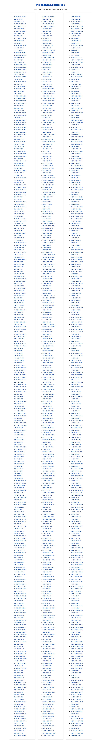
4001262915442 (76, 185)
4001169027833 (75, 735)
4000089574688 (76, 440)
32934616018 (75, 312)
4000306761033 (19, 238)
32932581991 (18, 298)
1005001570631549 (20, 538)
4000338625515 (47, 230)
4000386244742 (47, 262)
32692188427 (75, 194)
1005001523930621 (48, 324)
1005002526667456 (48, 430)
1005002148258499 (77, 250)
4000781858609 (47, 569)
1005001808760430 (48, 492)
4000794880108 (19, 146)
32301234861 (18, 509)
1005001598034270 (77, 656)
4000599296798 (47, 45)
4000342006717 (47, 488)
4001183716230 (47, 495)
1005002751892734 (20, 206)
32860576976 (46, 288)
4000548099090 (76, 485)
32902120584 (75, 274)
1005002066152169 (77, 26)
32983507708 (75, 110)
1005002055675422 (20, 77)
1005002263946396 (77, 690)
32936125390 (46, 449)
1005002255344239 (77, 420)
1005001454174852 (48, 516)
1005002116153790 (76, 276)
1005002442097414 (48, 709)
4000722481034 (19, 372)
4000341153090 (19, 266)
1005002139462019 (77, 555)
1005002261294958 (48, 471)
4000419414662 (76, 223)
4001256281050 (19, 406)
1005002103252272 (77, 730)
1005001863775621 (20, 536)
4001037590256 (19, 639)
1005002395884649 (20, 658)
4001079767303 (19, 440)
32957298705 (46, 48)
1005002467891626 (20, 221)
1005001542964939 (77, 557)
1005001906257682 (48, 627)
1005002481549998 (48, 644)
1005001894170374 (48, 464)
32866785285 (46, 485)
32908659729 (18, 528)
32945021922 (18, 355)
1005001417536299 (48, 377)
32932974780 (75, 389)
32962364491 (75, 115)
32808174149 (75, 38)
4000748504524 (76, 19)
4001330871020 (19, 312)
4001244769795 (19, 488)
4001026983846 (76, 327)
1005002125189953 (77, 367)
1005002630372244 (20, 613)
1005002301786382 (20, 663)
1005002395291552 (48, 634)
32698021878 (18, 437)
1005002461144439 (20, 245)
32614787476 (46, 312)
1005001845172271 (20, 384)
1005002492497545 (77, 711)
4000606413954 (19, 533)
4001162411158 (47, 81)
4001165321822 (47, 697)
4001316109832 (75, 163)
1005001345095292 (77, 581)
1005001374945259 (77, 190)
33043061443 (75, 714)
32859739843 (46, 673)
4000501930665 (47, 187)
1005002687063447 (48, 514)
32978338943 (46, 728)
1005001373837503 (48, 379)
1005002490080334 (77, 252)
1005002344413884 (77, 228)
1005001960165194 (20, 327)
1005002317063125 (20, 16)
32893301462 (46, 668)
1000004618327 (47, 190)
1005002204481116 (76, 363)
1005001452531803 (20, 387)
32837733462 (46, 675)
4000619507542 (47, 468)
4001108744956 (19, 456)
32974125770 (75, 379)
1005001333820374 (48, 384)
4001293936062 (47, 461)
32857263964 (18, 644)
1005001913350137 (76, 377)
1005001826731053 (20, 620)
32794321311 (75, 226)
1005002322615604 (48, 545)
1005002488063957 (77, 353)
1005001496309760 (48, 98)
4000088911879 (19, 21)
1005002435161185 (20, 718)
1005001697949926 (77, 733)
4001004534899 (47, 415)
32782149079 (46, 173)
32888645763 (18, 60)
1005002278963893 (20, 685)
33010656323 (46, 117)
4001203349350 (19, 512)
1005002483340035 (48, 473)
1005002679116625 (48, 281)
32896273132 (18, 175)
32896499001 (75, 497)
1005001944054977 (77, 187)
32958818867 (75, 230)
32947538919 (18, 36)
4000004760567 (76, 149)
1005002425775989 (20, 641)
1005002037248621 (77, 319)
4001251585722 (47, 613)
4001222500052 (76, 153)
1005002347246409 (20, 153)
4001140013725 (75, 466)
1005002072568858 (48, 240)
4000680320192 (47, 144)
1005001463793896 (77, 382)
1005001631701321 (76, 127)
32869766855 (75, 670)
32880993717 (18, 466)
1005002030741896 (48, 726)
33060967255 (46, 538)
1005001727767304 (48, 175)
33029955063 (46, 79)
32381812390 (46, 293)
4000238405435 (19, 716)
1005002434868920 (48, 343)
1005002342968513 (48, 476)
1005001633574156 (77, 322)
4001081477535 (75, 245)
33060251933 (18, 478)
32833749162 (75, 69)
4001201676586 (47, 163)
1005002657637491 (48, 303)
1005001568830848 (77, 548)
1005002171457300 (77, 120)
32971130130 (18, 459)
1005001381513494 (20, 490)
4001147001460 (47, 665)
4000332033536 (76, 560)
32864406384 (46, 497)
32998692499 (46, 125)
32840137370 (46, 158)
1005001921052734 (48, 408)
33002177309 (18, 324)
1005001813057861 (48, 531)
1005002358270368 (20, 242)
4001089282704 (19, 454)
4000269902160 (19, 33)
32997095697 (75, 483)
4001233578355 (47, 317)
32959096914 (75, 242)
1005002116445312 (76, 577)
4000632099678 (19, 680)
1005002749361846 (77, 151)
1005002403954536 (20, 541)
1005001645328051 (48, 57)
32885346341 (18, 442)
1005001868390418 (20, 127)
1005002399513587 (48, 608)
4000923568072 (76, 461)
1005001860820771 (20, 194)
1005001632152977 (77, 317)
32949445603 (46, 690)
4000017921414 (75, 528)
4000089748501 (19, 163)
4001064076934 (47, 86)
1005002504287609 (20, 598)
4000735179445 (76, 360)
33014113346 (18, 79)
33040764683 (46, 584)
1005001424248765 (48, 257)
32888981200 (46, 403)
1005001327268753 (77, 687)
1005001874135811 (76, 531)
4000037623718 (47, 310)
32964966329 (18, 216)
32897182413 (18, 43)
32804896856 (18, 382)
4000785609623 (76, 449)
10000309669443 (19, 567)
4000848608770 (47, 721)
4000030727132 (19, 303)
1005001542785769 (77, 355)
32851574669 (18, 137)
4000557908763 (19, 105)
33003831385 (46, 353)
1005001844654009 (48, 702)
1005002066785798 (20, 202)
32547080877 (46, 620)
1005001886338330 (20, 69)
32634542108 (46, 202)
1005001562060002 (48, 101)
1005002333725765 (20, 721)
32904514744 (75, 43)
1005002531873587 (48, 601)
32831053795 (75, 716)
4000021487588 (47, 127)
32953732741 (75, 295)
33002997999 (18, 601)
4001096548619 (76, 264)
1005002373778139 (77, 45)
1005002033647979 (77, 165)
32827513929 (75, 125)
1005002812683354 (20, 151)
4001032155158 (75, 430)
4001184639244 (19, 250)
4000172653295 (76, 447)
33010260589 (75, 413)
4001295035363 (19, 464)
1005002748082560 (48, 192)
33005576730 (75, 173)
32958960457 (46, 67)
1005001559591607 (48, 704)
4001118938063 (47, 699)
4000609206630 (76, 541)
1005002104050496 (77, 526)
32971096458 (46, 581)
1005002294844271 (48, 372)
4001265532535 (47, 401)
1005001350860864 (20, 233)
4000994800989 (19, 295)
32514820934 (75, 622)
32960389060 (75, 401)
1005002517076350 (48, 291)
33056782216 (75, 370)
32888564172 (46, 723)
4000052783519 (19, 286)
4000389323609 (19, 291)
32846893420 (46, 392)
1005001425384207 (48, 194)
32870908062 (46, 360)
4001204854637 (76, 437)
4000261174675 (19, 358)
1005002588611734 (48, 214)
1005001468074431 (20, 336)
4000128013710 (47, 336)
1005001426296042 (77, 605)
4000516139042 (47, 641)
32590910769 (75, 598)
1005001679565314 (48, 622)
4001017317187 (75, 677)
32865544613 (18, 180)
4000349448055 (47, 363)
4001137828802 (47, 718)
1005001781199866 (48, 456)
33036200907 (75, 79)
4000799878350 (76, 579)
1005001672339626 (20, 682)
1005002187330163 (20, 702)
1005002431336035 (77, 699)
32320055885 (18, 108)
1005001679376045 (48, 435)
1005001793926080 (20, 687)
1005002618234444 (77, 283)
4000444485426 (19, 675)
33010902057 (46, 507)
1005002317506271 (77, 21)
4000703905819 (19, 74)
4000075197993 (47, 367)
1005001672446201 (20, 365)
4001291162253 (19, 543)
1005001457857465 (48, 89)
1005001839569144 (20, 190)
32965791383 (75, 601)
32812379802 (75, 341)
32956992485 (46, 365)
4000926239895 (19, 435)
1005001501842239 (48, 480)
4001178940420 (47, 437)
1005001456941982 (77, 665)
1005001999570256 (77, 721)
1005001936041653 (20, 72)
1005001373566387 (48, 716)
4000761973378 (76, 591)
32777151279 (75, 55)
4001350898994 (19, 514)
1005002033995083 (20, 447)
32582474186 (75, 423)
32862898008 (46, 247)
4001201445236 (76, 240)
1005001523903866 (20, 86)
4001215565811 (75, 454)
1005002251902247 (48, 649)
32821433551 (46, 146)
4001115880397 (75, 139)
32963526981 (18, 209)
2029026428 (75, 533)
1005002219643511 (20, 226)
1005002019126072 (20, 115)
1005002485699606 (77, 269)
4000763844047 (76, 41)
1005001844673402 (77, 723)
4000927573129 (47, 548)
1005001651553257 (77, 702)
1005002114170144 (48, 577)
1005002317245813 (20, 122)
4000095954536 (19, 276)
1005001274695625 (48, 411)
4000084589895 (47, 120)
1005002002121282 (20, 714)
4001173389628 (47, 685)
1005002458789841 (77, 129)
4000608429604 (19, 411)
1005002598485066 (77, 661)
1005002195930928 (48, 615)
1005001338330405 (48, 242)
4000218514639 (47, 29)
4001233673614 (75, 286)
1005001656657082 (20, 55)
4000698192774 (76, 235)
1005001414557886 (20, 586)
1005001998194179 (48, 454)
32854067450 (75, 178)
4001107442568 (47, 252)
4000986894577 (47, 197)
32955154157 (75, 91)
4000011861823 (47, 221)
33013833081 (46, 591)
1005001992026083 (77, 649)
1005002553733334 (20, 526)
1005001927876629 (20, 252)
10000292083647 (76, 620)
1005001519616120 (20, 367)
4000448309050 (47, 387)
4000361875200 (19, 48)
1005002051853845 (20, 129)
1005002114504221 (48, 182)
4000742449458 (76, 435)
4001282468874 (47, 425)
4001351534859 (47, 550)
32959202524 (46, 562)
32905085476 (18, 704)
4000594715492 (76, 209)
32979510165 (75, 305)
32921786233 (75, 675)
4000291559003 (19, 615)
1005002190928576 (48, 560)
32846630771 (18, 117)
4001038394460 (19, 173)
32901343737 (18, 283)
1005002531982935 (20, 408)
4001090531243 (19, 110)
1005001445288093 (20, 53)
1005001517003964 (20, 329)
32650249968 (46, 235)
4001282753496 (47, 656)
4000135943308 (76, 617)
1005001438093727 (48, 658)
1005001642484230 (20, 569)
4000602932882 (47, 418)
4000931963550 (76, 346)
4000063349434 (47, 553)
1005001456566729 (20, 334)
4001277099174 (75, 550)
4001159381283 (19, 507)
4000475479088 (19, 305)
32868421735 (75, 72)
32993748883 (46, 711)
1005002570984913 (20, 65)
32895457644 (46, 283)
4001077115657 (47, 315)
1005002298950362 (48, 733)
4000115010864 (75, 567)
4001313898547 (19, 247)
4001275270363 (19, 649)
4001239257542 (19, 605)
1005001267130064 (20, 504)
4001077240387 (19, 699)
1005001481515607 (76, 259)
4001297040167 (19, 562)
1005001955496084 (20, 608)
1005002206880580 (77, 456)
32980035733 (18, 670)
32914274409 (46, 55)
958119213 (74, 348)
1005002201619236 (20, 161)
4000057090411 (75, 704)
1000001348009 (47, 452)
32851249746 (46, 661)
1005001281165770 (76, 488)
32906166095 (18, 577)
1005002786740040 (77, 271)
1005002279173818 (20, 596)
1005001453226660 (77, 142)
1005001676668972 (20, 485)
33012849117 (75, 596)
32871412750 (46, 209)
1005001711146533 (19, 142)
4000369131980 (47, 521)
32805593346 (18, 733)
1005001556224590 (48, 254)
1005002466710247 (20, 26)
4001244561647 (47, 170)
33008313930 (75, 146)
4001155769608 (75, 266)
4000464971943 (19, 548)
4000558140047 (47, 355)
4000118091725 (19, 403)
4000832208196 (19, 581)
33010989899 (75, 89)
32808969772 (18, 665)
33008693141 (46, 41)
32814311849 (46, 632)
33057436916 (46, 218)
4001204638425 (19, 57)
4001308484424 (47, 105)
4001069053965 (47, 502)
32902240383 (18, 399)
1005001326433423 (77, 372)
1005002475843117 (20, 218)
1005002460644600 (48, 519)
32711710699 (46, 206)
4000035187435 (19, 622)
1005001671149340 (48, 625)
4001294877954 (76, 221)
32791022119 (75, 502)
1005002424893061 (48, 60)
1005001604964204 (77, 468)
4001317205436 (75, 658)
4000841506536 (76, 98)
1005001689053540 (77, 709)
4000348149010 (76, 48)
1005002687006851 (48, 305)
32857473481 (75, 519)
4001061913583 (19, 228)
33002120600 (18, 557)
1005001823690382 (77, 641)
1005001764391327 (20, 521)
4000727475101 (75, 538)
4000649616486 (76, 175)
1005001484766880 (48, 680)
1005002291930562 (20, 379)
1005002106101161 (19, 550)
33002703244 (75, 384)
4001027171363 (75, 442)
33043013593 (18, 254)
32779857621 (46, 33)
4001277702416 (19, 610)
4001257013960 (19, 214)
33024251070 (46, 490)
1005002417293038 (20, 735)
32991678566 (75, 192)
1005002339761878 (77, 509)
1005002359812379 (48, 122)
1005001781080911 (76, 471)
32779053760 (18, 394)
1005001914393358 (48, 617)
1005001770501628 (48, 735)
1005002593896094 (48, 50)
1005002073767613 (20, 67)
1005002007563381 (77, 96)
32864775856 (18, 565)
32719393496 (18, 19)
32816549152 (18, 199)
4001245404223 (76, 673)
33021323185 (75, 105)
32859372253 (46, 596)
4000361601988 (76, 392)
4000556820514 (47, 279)
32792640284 (46, 598)
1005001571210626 (76, 694)
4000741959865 (76, 632)
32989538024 (75, 639)
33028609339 (46, 153)
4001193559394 (76, 536)
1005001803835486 (77, 396)
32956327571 (75, 459)
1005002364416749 (20, 45)
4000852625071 (47, 526)
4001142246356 (76, 524)
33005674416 (18, 269)
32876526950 (75, 170)
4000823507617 (19, 420)
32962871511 (18, 476)
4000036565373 (76, 93)
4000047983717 (76, 394)
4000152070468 (76, 84)
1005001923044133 (48, 670)
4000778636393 (76, 33)
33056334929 (75, 406)
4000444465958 (76, 512)
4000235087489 (47, 96)
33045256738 (46, 238)
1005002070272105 (77, 331)
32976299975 (46, 151)
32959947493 (18, 428)
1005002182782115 (76, 144)
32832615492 (46, 322)
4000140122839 (47, 329)
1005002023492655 (20, 192)
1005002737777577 (20, 519)
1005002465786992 (77, 67)
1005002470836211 (77, 490)
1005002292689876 (20, 423)
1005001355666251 (48, 730)
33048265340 (18, 473)
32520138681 (18, 418)
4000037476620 (47, 113)
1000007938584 (47, 108)
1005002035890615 (20, 579)
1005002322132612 (48, 394)
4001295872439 (76, 726)
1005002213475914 (77, 569)
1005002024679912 (20, 637)
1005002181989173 (20, 101)
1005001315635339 (20, 593)
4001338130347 (19, 91)
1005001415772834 (48, 466)
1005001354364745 (20, 185)
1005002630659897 (77, 565)
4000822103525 (47, 603)
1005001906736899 (20, 178)
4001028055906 (76, 365)
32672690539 (18, 158)
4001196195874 (47, 406)
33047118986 (18, 235)
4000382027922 (76, 432)
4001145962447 (19, 264)
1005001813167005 (76, 492)
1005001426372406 (48, 16)
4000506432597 (76, 86)
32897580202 (46, 199)
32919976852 (46, 216)
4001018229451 (47, 444)
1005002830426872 (77, 206)
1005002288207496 (20, 156)
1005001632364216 (77, 343)
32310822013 (46, 286)
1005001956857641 (20, 288)
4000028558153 (19, 41)
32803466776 (18, 307)
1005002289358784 (77, 562)
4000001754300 (19, 360)
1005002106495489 (48, 555)
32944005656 (46, 334)
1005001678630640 (20, 293)
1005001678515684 (48, 567)
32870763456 (75, 134)
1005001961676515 (76, 218)
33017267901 (75, 238)
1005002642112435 (20, 279)
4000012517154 (47, 211)
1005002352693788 (77, 199)
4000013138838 (19, 726)
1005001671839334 (20, 370)
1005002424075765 (48, 298)
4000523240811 (76, 180)
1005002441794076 (48, 375)
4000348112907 (47, 161)
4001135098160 (75, 204)
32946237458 (75, 603)
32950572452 (18, 697)
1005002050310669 (20, 574)
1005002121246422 (77, 29)
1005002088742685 (77, 476)
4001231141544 (18, 223)
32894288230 (75, 315)
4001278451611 (18, 468)
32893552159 (18, 84)
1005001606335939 (48, 142)
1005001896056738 (20, 415)
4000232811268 (19, 723)
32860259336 (46, 137)
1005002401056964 (20, 413)
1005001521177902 (48, 103)
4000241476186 (47, 663)
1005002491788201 (77, 718)
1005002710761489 (48, 168)
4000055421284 (47, 413)
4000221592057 (76, 685)
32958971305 (18, 351)
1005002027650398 (20, 728)
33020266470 (75, 233)
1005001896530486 (20, 281)
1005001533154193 (76, 452)
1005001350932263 (48, 341)
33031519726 (46, 442)
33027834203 (18, 262)
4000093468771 (47, 36)
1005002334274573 (77, 644)
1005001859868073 (20, 259)
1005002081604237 (20, 430)
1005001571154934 (76, 637)
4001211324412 (75, 65)
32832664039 (46, 565)
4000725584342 (19, 452)
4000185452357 (76, 574)
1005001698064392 (48, 692)
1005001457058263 (77, 329)
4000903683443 (76, 634)
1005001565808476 (20, 401)
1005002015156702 (20, 516)
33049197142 (75, 682)
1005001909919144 (20, 187)
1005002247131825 (20, 483)
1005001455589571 (48, 423)
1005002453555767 (77, 158)
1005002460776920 (77, 629)
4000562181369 (47, 156)
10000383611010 (47, 149)
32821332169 (75, 334)
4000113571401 (75, 339)
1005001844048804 (20, 89)
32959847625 (18, 555)
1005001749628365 (77, 646)
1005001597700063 (48, 653)
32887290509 (75, 399)
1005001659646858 (48, 91)
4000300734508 (76, 293)
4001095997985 (19, 690)
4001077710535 (75, 24)
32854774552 (75, 480)
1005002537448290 (20, 589)
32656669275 (46, 38)
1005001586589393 (77, 77)
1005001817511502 (76, 428)
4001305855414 (19, 461)
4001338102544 (76, 16)
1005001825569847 (48, 327)
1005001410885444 (77, 627)
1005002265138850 (77, 113)
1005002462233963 (77, 211)
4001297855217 (75, 103)
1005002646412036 (48, 483)
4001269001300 (19, 495)
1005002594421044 (77, 692)
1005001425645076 (48, 226)
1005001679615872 (20, 668)
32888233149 (75, 706)
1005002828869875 (20, 656)
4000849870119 (19, 139)
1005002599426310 (20, 103)
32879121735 (46, 74)
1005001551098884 (48, 714)
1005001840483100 (77, 197)
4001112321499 (47, 233)
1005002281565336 (77, 425)
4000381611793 (75, 279)
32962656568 (18, 353)
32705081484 (75, 132)
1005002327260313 (77, 137)
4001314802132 (75, 500)
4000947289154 (19, 363)
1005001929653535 (20, 98)
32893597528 (75, 101)
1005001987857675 (77, 60)
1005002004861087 (48, 264)
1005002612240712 (20, 392)
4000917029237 (47, 204)
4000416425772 (47, 572)
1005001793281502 (77, 375)
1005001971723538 (20, 343)
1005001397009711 (20, 651)
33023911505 (18, 524)
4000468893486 (19, 572)
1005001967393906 (20, 502)
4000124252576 (19, 677)
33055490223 (46, 245)
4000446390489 (47, 266)
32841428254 (75, 254)
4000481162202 (19, 339)
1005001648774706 (77, 216)
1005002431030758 (20, 709)
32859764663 (46, 524)
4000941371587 (47, 84)
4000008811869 (76, 310)
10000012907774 (76, 408)
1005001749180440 (48, 180)
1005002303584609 (20, 634)
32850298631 (46, 348)
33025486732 (18, 319)
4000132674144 (75, 247)
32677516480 (46, 31)
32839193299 (18, 240)
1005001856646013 (48, 541)
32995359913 (75, 358)
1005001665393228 (48, 178)
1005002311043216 (20, 627)
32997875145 (46, 677)
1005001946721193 (76, 615)
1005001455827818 (48, 428)
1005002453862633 (20, 96)
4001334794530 (19, 300)
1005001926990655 (20, 120)
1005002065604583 (48, 440)
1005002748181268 (77, 324)
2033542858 (46, 69)
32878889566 (18, 149)
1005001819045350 (48, 259)
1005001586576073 (48, 358)
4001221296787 (19, 603)
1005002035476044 (77, 161)
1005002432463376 (48, 579)
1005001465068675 (20, 375)
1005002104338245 (20, 170)
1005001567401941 (76, 257)
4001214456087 (75, 182)
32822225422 (75, 117)
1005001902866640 (77, 415)
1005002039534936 (77, 625)
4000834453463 (47, 228)
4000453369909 (47, 129)
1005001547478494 (77, 387)
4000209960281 (76, 521)
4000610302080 (19, 694)
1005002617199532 (48, 396)
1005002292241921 (77, 504)
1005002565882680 (48, 504)
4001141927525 (75, 418)
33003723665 (18, 348)
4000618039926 (19, 531)
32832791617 (18, 93)
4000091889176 (47, 478)
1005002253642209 (20, 425)
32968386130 (46, 132)
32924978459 (46, 300)
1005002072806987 (77, 680)
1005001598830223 (77, 553)
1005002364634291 (20, 653)
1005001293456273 (77, 586)
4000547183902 (47, 459)
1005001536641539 (48, 21)
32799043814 (46, 432)
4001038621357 (19, 274)
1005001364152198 (20, 81)
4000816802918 (47, 65)
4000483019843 (47, 307)
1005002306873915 (20, 322)
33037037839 (46, 19)
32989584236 (46, 274)
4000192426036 (47, 339)
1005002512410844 (77, 262)
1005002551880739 (48, 605)
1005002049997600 (48, 223)
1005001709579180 (48, 346)
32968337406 (46, 536)
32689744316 (18, 168)
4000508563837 (47, 165)
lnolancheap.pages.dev (50, 4)
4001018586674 (19, 317)
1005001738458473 (48, 26)
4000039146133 (47, 43)
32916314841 (46, 557)
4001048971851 (47, 574)
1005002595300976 (48, 269)
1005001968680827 (77, 653)
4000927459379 (19, 560)
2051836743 (46, 610)
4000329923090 (76, 336)
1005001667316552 (48, 500)
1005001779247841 (76, 74)
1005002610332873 (20, 346)
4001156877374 (75, 545)
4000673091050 (47, 276)
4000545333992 (47, 370)
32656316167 (46, 533)
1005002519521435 (48, 53)
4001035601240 (47, 420)
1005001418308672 (20, 38)
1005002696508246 (48, 271)
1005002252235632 (48, 295)
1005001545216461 (76, 108)
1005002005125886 (48, 93)
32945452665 (46, 694)
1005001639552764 (77, 62)
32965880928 (75, 351)
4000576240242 (19, 492)
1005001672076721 (76, 57)
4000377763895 (76, 300)
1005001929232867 (20, 632)
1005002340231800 (77, 495)
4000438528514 (19, 204)
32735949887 (46, 382)
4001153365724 (75, 291)
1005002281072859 (77, 464)
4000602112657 (47, 509)
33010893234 (46, 62)
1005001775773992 (77, 478)
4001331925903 (47, 115)
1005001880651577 (48, 185)
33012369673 (46, 319)
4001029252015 (47, 512)
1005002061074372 (20, 389)
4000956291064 (19, 257)
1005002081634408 (77, 122)
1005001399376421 (20, 125)
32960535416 (75, 514)
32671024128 (75, 50)
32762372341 (46, 586)
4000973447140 (19, 432)
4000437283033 (19, 341)
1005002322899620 (77, 572)
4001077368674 (47, 399)
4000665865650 (76, 697)
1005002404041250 (77, 589)
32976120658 (18, 471)
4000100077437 (75, 298)
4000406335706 (47, 139)
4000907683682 (19, 211)
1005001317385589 (20, 24)
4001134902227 (47, 646)
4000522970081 (19, 315)
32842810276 (75, 543)
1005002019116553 (20, 625)
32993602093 (18, 50)
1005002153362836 (20, 31)
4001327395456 (47, 682)
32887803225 (46, 528)
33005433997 (75, 728)
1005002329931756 (20, 310)
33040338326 (18, 673)
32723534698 (18, 396)
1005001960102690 (77, 663)
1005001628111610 (19, 165)
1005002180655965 (20, 629)
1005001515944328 (20, 480)
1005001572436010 (77, 288)
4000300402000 (19, 62)
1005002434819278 (77, 507)
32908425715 (18, 230)
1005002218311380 (20, 706)
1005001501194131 (48, 629)
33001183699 (18, 444)
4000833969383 (76, 473)
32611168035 (75, 156)
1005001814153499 (76, 668)
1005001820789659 (77, 610)
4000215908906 (47, 72)
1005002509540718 (48, 389)
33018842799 (46, 250)
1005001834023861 (77, 31)
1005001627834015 (20, 377)
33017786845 (75, 303)
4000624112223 (76, 403)
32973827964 (46, 639)
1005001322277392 (77, 214)
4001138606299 (76, 516)
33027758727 (18, 197)
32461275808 (75, 411)
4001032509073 (76, 444)
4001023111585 (18, 617)
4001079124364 (75, 36)
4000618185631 (19, 182)
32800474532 (75, 613)
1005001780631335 (48, 351)
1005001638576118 (20, 113)
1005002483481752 (20, 449)
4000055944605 (19, 711)
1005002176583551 (20, 553)
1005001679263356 (48, 134)
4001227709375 (19, 591)
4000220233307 (76, 281)
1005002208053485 (20, 497)
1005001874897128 (48, 24)
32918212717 (75, 53)
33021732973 (75, 81)
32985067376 (18, 692)
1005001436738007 (77, 307)
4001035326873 (19, 661)
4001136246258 (47, 543)
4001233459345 (76, 593)
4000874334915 (47, 593)
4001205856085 (47, 706)
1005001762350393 (20, 584)
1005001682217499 (48, 447)
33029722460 (18, 271)
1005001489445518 (77, 651)
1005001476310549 (48, 637)
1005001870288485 (77, 168)
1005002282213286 (48, 110)
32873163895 (46, 589)
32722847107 (18, 500)
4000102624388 (19, 29)
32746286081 (75, 584)
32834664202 (46, 651)
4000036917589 (47, 77)
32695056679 (18, 646)
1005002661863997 (48, 687)
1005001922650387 (20, 134)
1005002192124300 (20, 545)
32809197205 (75, 202)
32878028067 (18, 331)
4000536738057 (47, 331)
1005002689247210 (20, 132)
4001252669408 (19, 730)
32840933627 (75, 608)
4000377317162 (19, 144)
